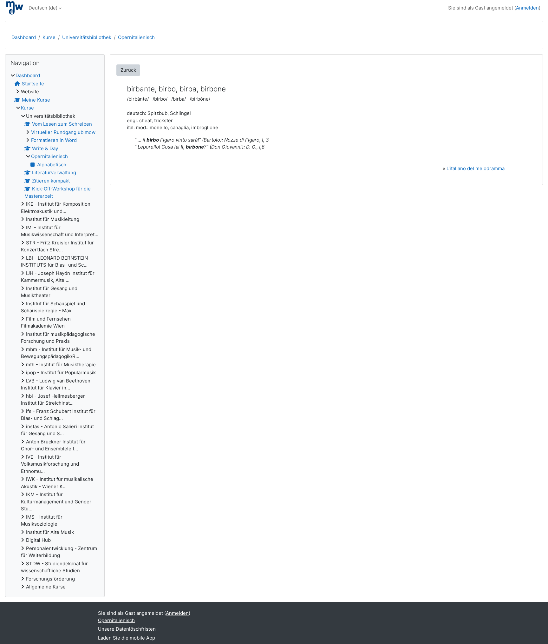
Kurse (48, 37)
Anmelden (527, 8)
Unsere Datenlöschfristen (127, 629)
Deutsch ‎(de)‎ (43, 8)
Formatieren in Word (54, 140)
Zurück (128, 70)
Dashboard (23, 37)
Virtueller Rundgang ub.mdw (63, 132)
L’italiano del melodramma (476, 168)
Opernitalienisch (136, 37)
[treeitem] (54, 331)
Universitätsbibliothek (86, 37)
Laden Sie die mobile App (126, 638)
